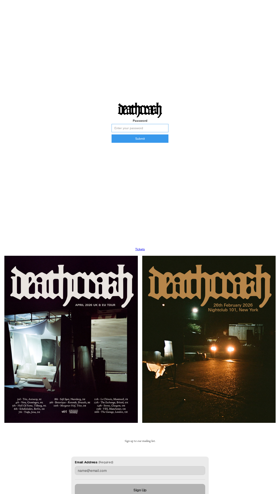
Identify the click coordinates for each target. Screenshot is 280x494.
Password (140, 120)
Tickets (140, 249)
